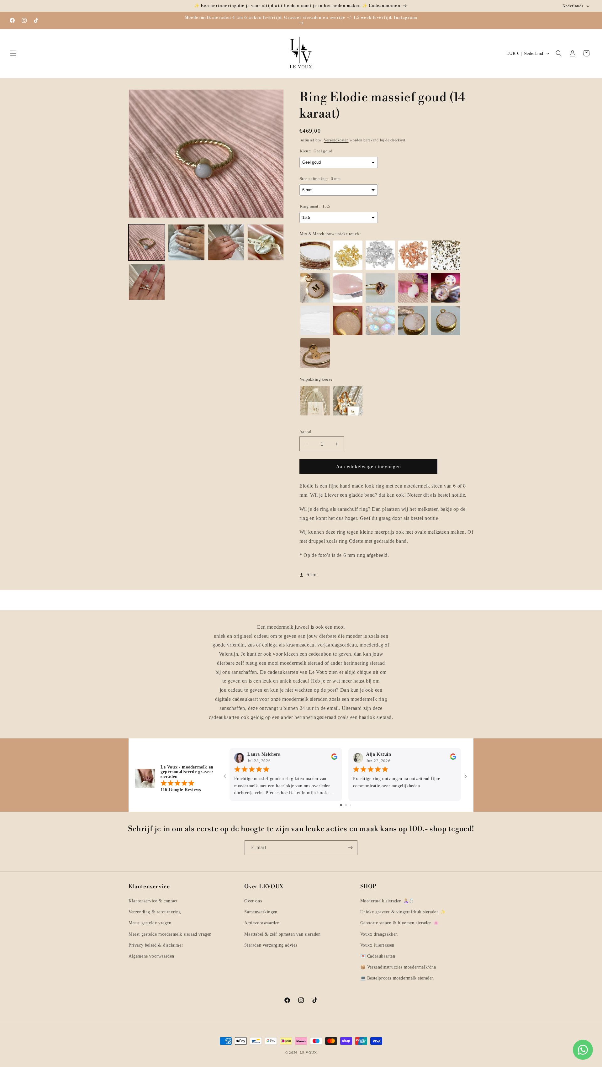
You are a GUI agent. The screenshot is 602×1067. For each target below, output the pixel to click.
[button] (13, 53)
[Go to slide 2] (346, 805)
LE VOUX (308, 1052)
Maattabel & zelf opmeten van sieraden (282, 934)
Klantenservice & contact (153, 901)
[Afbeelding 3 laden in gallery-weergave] (226, 242)
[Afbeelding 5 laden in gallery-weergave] (147, 282)
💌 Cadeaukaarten (377, 956)
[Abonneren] (350, 847)
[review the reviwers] (334, 758)
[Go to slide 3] (350, 804)
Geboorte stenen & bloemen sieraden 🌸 (399, 923)
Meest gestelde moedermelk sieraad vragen (170, 934)
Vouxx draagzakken (379, 934)
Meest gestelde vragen (150, 923)
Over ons (253, 901)
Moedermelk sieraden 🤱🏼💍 (387, 901)
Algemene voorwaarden (151, 956)
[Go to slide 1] (341, 805)
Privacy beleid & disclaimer (156, 945)
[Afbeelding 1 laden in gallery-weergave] (147, 242)
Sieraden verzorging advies (270, 945)
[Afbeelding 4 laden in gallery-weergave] (265, 242)
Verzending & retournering (155, 912)
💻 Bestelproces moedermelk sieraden (397, 978)
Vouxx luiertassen (377, 945)
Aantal (305, 431)
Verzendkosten (336, 140)
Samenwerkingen (260, 912)
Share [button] (312, 574)
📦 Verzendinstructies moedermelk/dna (398, 967)
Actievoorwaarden (262, 923)
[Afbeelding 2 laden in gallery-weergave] (186, 242)
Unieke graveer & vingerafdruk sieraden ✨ (403, 912)
